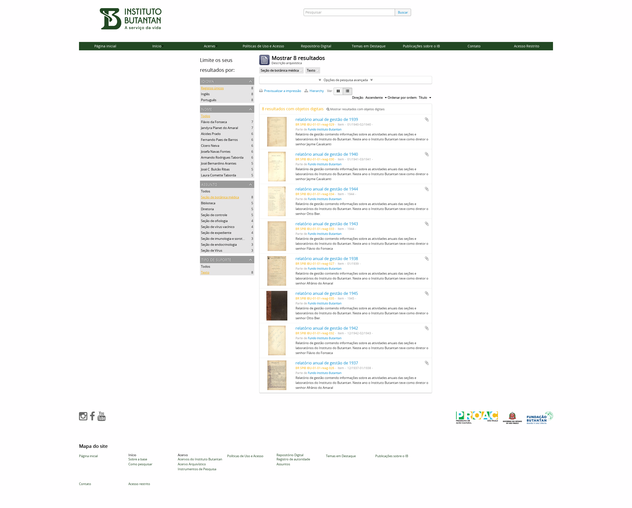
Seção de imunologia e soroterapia (226, 238)
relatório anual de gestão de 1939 (327, 119)
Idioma (207, 80)
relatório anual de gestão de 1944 (327, 189)
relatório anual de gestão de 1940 (327, 154)
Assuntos (283, 464)
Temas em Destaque (369, 46)
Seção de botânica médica (220, 197)
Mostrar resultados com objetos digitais (357, 109)
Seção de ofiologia (214, 221)
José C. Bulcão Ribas (215, 169)
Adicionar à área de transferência (426, 119)
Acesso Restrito (526, 46)
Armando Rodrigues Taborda (222, 157)
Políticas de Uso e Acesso (263, 46)
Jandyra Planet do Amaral (219, 128)
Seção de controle (214, 215)
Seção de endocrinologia (219, 244)
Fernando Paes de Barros (219, 139)
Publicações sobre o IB (421, 46)
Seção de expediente (216, 232)
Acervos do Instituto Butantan (200, 459)
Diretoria (207, 209)
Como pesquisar (140, 464)
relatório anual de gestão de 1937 (327, 363)
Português (208, 100)
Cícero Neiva (210, 145)
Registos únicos (212, 88)
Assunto (209, 184)
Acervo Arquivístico (192, 464)
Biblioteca (208, 203)
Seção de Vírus (211, 250)
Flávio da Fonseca (214, 122)
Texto (205, 272)
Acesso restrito (139, 484)
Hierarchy (317, 91)
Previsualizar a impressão (282, 91)
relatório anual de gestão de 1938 (327, 258)
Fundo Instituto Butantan (324, 129)
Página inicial (105, 46)
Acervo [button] (209, 46)
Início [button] (156, 46)
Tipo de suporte (216, 259)
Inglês (205, 94)
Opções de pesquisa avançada (346, 80)
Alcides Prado (211, 134)
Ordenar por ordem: (402, 97)
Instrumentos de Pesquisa (197, 469)
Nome (206, 108)
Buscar (403, 12)
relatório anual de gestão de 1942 (327, 328)
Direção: (358, 97)
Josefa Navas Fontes (215, 151)
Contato (474, 46)
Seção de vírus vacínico (218, 227)
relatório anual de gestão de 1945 (327, 293)
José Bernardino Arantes (218, 163)
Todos (205, 116)
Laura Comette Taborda (218, 175)
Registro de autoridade (293, 459)
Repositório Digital (316, 46)
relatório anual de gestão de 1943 (327, 223)
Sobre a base (137, 459)
